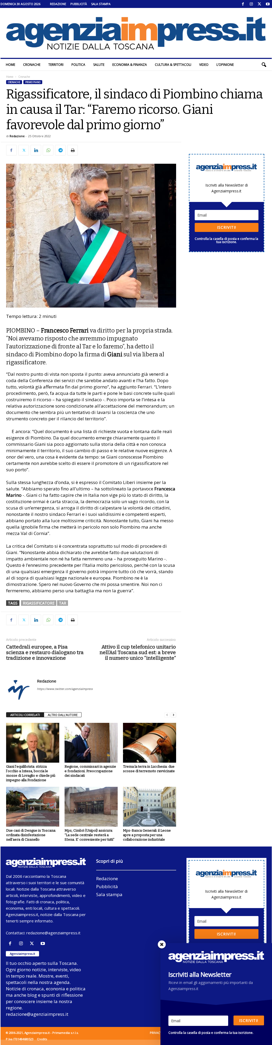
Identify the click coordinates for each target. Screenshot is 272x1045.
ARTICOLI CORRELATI (25, 715)
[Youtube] (268, 4)
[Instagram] (251, 4)
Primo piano (32, 82)
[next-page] (173, 715)
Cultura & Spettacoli (173, 64)
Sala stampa (100, 4)
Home (10, 64)
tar (62, 603)
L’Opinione (225, 64)
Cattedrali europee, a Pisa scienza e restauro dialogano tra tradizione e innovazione (45, 652)
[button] (264, 65)
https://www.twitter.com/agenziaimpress (65, 689)
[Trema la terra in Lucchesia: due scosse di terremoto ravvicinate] (149, 743)
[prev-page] (167, 715)
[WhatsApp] (48, 150)
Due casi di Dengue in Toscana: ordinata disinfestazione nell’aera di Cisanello (31, 834)
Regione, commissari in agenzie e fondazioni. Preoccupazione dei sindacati (90, 771)
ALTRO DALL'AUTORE (63, 715)
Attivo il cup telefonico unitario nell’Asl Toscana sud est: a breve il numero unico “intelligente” (138, 652)
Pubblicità (78, 4)
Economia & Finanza (129, 64)
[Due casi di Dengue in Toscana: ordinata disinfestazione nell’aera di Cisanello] (32, 807)
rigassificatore (38, 603)
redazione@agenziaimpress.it (53, 932)
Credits (42, 1039)
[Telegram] (60, 150)
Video (204, 64)
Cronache (31, 64)
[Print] (72, 150)
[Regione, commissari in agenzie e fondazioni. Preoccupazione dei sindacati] (91, 743)
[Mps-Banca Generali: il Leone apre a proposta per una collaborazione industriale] (149, 807)
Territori (55, 64)
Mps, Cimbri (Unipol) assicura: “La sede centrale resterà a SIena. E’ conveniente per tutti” (89, 834)
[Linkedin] (36, 150)
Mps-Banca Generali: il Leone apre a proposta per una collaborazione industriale (147, 834)
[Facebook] (243, 4)
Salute (98, 64)
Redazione (58, 4)
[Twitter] (259, 4)
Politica (78, 64)
